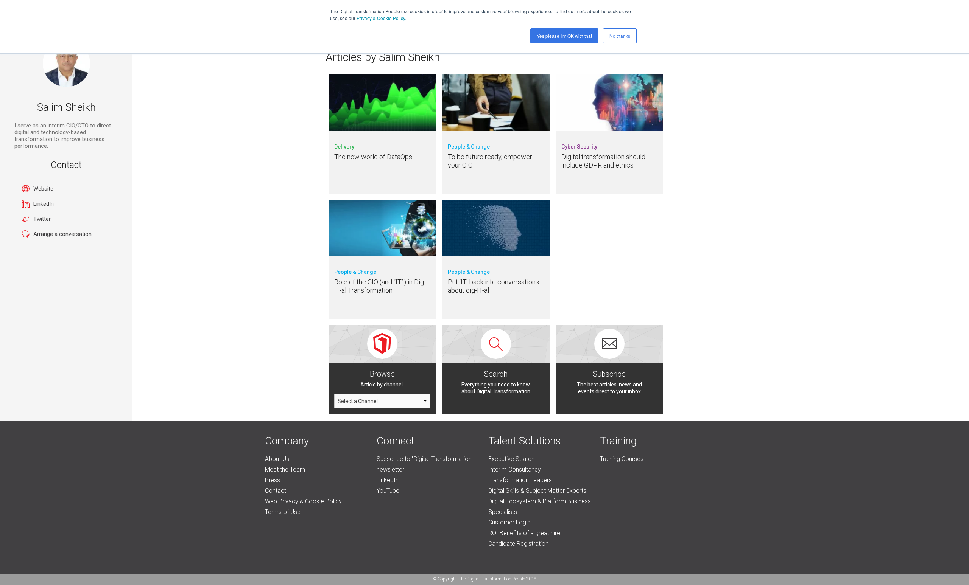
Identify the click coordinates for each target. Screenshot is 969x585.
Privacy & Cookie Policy (381, 18)
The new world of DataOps (373, 157)
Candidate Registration (518, 543)
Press (272, 480)
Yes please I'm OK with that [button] (564, 36)
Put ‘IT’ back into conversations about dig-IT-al (493, 286)
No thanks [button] (619, 36)
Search (496, 374)
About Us (277, 458)
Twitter (42, 219)
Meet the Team (285, 469)
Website (43, 188)
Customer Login (509, 522)
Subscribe (609, 374)
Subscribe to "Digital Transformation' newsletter (424, 464)
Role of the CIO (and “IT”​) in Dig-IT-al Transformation (380, 286)
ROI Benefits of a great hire (524, 533)
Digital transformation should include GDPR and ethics (603, 161)
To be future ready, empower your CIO (490, 161)
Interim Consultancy (514, 469)
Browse (382, 374)
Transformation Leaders (520, 480)
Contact (275, 490)
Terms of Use (283, 511)
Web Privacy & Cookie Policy (303, 501)
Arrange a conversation (62, 234)
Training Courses (621, 458)
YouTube (388, 490)
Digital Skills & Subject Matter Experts (537, 490)
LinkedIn (43, 203)
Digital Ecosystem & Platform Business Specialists (539, 506)
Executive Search (511, 458)
